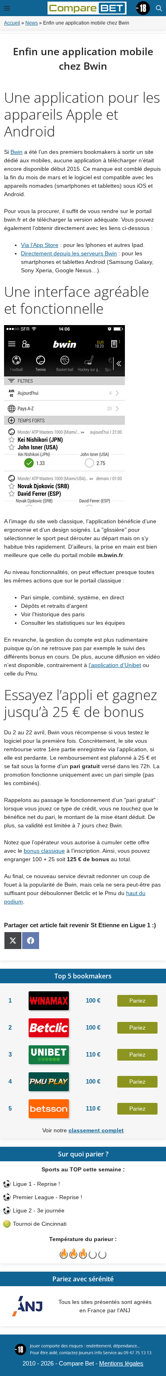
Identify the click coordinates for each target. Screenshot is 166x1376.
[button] (159, 8)
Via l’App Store (39, 245)
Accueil (12, 23)
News (31, 23)
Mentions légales (121, 1363)
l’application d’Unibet (115, 665)
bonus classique (44, 851)
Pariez (137, 1000)
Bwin (16, 152)
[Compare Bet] (87, 7)
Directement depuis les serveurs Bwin (69, 253)
